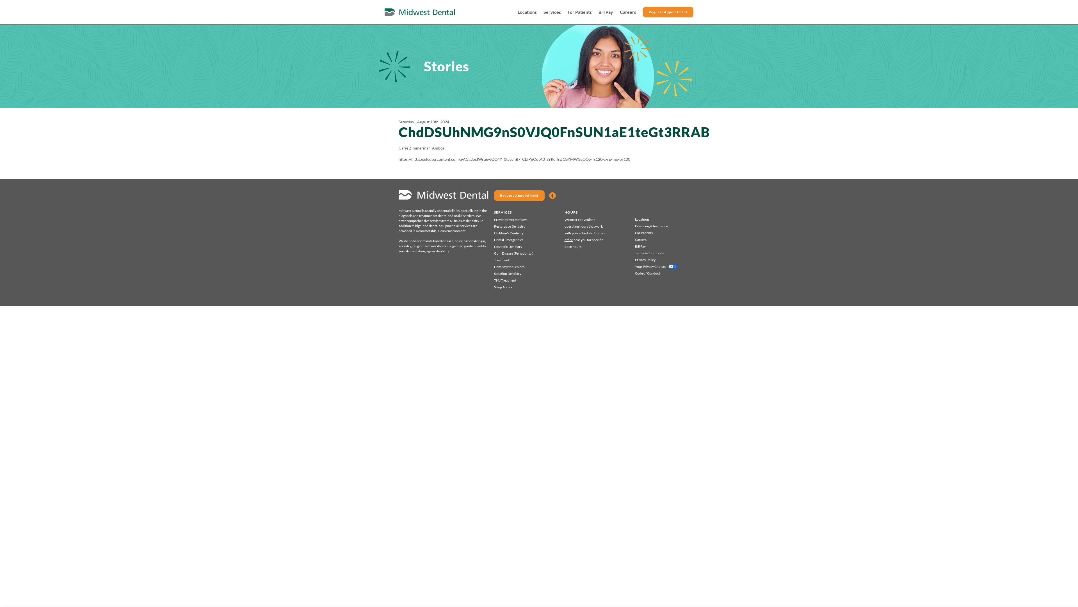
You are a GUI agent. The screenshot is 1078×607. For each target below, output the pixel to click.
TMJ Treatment (505, 280)
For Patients (580, 12)
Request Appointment (668, 12)
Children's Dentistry (509, 233)
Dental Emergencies (508, 240)
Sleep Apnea (503, 287)
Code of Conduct (647, 273)
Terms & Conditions (649, 253)
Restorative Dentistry (509, 226)
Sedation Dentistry (507, 273)
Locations (527, 12)
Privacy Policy (645, 260)
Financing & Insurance (651, 226)
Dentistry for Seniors (509, 267)
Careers (628, 12)
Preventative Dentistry (510, 220)
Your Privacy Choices (650, 266)
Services (552, 12)
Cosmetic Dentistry (508, 246)
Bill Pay (606, 12)
